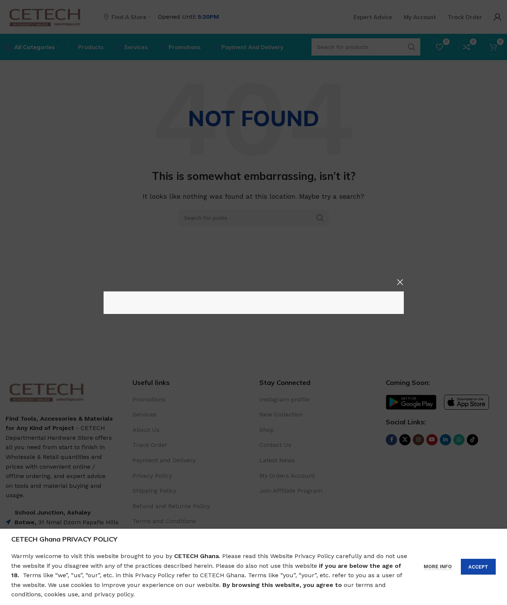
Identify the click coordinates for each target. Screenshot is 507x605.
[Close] (400, 282)
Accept (478, 567)
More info (438, 566)
